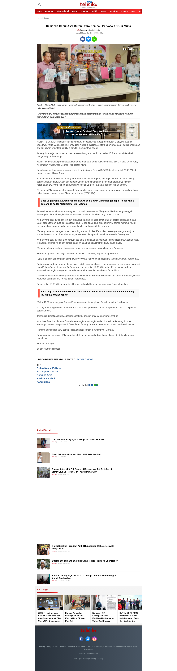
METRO (74, 11)
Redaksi (63, 647)
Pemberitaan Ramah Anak (126, 647)
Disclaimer (88, 649)
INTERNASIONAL (63, 11)
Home (39, 18)
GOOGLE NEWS (85, 359)
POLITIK (94, 11)
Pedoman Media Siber (76, 647)
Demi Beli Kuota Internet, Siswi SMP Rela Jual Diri (76, 454)
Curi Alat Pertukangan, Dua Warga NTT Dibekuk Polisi (78, 439)
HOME (39, 11)
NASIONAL (49, 11)
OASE (133, 11)
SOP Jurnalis (97, 647)
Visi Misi (54, 647)
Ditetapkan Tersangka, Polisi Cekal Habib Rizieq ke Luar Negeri (85, 561)
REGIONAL (84, 11)
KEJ (88, 647)
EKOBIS (124, 11)
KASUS (103, 11)
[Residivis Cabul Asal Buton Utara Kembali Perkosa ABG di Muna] (82, 39)
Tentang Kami (44, 647)
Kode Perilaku (108, 647)
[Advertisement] (88, 411)
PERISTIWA (114, 11)
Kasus (46, 18)
